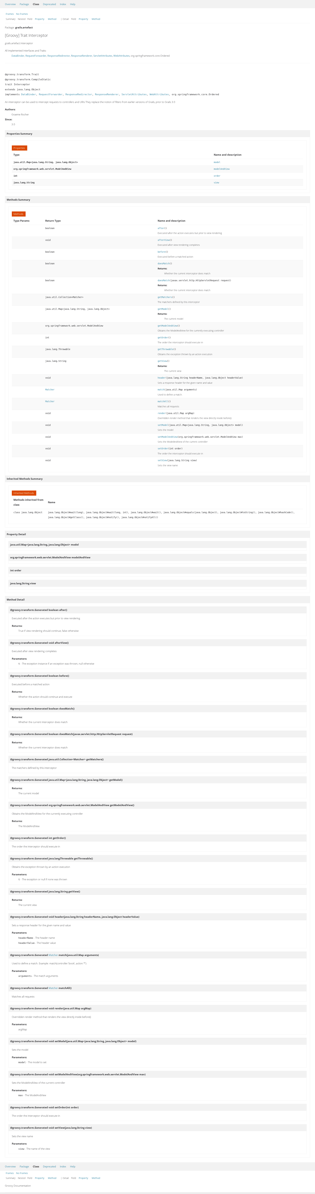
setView (162, 460)
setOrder (163, 448)
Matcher (49, 389)
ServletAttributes (102, 55)
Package (24, 4)
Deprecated (49, 4)
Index (63, 4)
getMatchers (165, 297)
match (161, 389)
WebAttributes (121, 55)
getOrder (163, 337)
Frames (10, 13)
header (162, 377)
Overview (10, 4)
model (217, 162)
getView (162, 361)
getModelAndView (167, 325)
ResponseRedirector (58, 55)
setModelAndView (167, 437)
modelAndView (222, 169)
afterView (163, 240)
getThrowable (165, 349)
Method (52, 19)
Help (72, 4)
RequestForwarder (35, 55)
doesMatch (163, 263)
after (161, 228)
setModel (163, 425)
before (162, 252)
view (216, 182)
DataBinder (17, 55)
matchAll (163, 401)
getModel (163, 309)
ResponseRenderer (81, 55)
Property (39, 19)
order (217, 176)
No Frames (22, 13)
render (162, 413)
